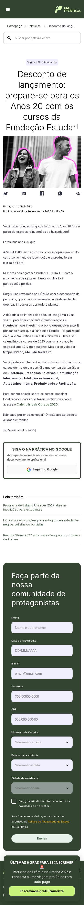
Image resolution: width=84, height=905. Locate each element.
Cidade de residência (25, 778)
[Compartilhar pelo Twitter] (5, 193)
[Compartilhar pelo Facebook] (42, 193)
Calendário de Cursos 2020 (37, 404)
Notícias (35, 26)
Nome (15, 617)
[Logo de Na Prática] (68, 9)
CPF (14, 709)
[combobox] (15, 742)
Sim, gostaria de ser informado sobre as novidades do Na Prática (44, 804)
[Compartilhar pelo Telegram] (78, 193)
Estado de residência (24, 755)
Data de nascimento (23, 640)
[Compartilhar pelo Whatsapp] (60, 193)
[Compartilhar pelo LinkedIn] (23, 193)
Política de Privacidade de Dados (49, 821)
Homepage (14, 26)
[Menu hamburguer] (7, 9)
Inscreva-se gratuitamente (42, 891)
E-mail (15, 663)
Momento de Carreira (25, 732)
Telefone (17, 686)
